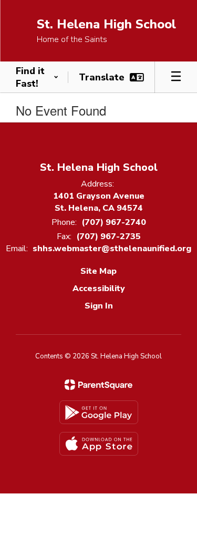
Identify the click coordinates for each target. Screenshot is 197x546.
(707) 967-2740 (113, 222)
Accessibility (98, 288)
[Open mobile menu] (176, 77)
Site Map (98, 271)
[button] (36, 77)
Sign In (99, 306)
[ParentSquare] (98, 385)
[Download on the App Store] (98, 444)
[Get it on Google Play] (98, 412)
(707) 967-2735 (108, 236)
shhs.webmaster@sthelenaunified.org (112, 248)
